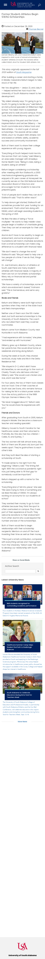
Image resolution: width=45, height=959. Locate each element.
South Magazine (23, 72)
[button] (39, 5)
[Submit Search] (38, 571)
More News (22, 721)
